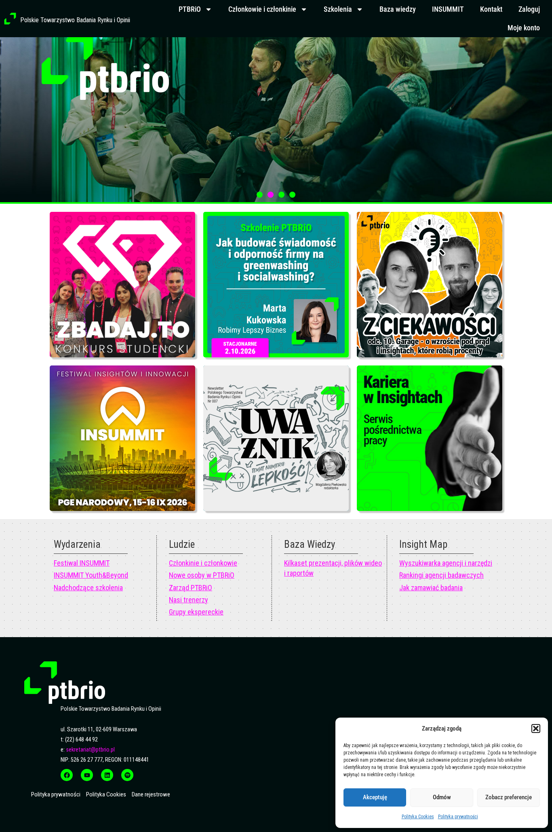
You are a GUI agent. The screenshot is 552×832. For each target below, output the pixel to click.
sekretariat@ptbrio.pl (90, 749)
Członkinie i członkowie (203, 563)
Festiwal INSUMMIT (82, 563)
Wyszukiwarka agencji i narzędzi (445, 563)
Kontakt (491, 9)
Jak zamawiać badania (431, 587)
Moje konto (524, 27)
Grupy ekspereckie (196, 612)
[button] (536, 728)
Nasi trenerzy (188, 599)
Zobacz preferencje (508, 797)
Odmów (442, 797)
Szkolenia (338, 9)
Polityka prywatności (458, 816)
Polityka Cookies (418, 816)
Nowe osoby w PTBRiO (201, 575)
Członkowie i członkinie (262, 9)
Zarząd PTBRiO (190, 587)
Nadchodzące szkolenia (88, 587)
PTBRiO (190, 9)
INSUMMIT (448, 9)
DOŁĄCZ (301, 161)
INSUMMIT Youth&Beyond (91, 575)
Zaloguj (529, 9)
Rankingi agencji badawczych (441, 575)
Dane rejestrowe (151, 794)
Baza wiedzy (397, 9)
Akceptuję (375, 797)
